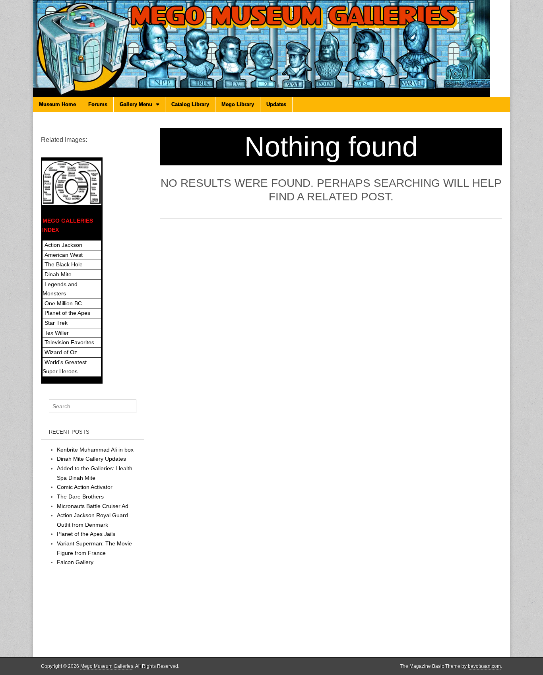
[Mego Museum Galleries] (271, 48)
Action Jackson (63, 245)
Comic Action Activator (84, 487)
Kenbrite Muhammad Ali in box (95, 449)
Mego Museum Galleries (106, 666)
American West (64, 255)
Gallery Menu (136, 104)
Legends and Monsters (60, 289)
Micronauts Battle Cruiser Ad (92, 506)
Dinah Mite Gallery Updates (91, 459)
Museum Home (57, 104)
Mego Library (237, 104)
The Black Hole (64, 264)
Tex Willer (57, 333)
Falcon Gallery (75, 562)
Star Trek (56, 323)
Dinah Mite (58, 274)
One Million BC (63, 303)
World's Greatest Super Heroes (65, 367)
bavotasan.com (484, 666)
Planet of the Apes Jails (86, 534)
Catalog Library (190, 104)
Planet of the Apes (67, 313)
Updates (276, 104)
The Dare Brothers (80, 496)
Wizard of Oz (61, 352)
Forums (97, 104)
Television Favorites (69, 342)
